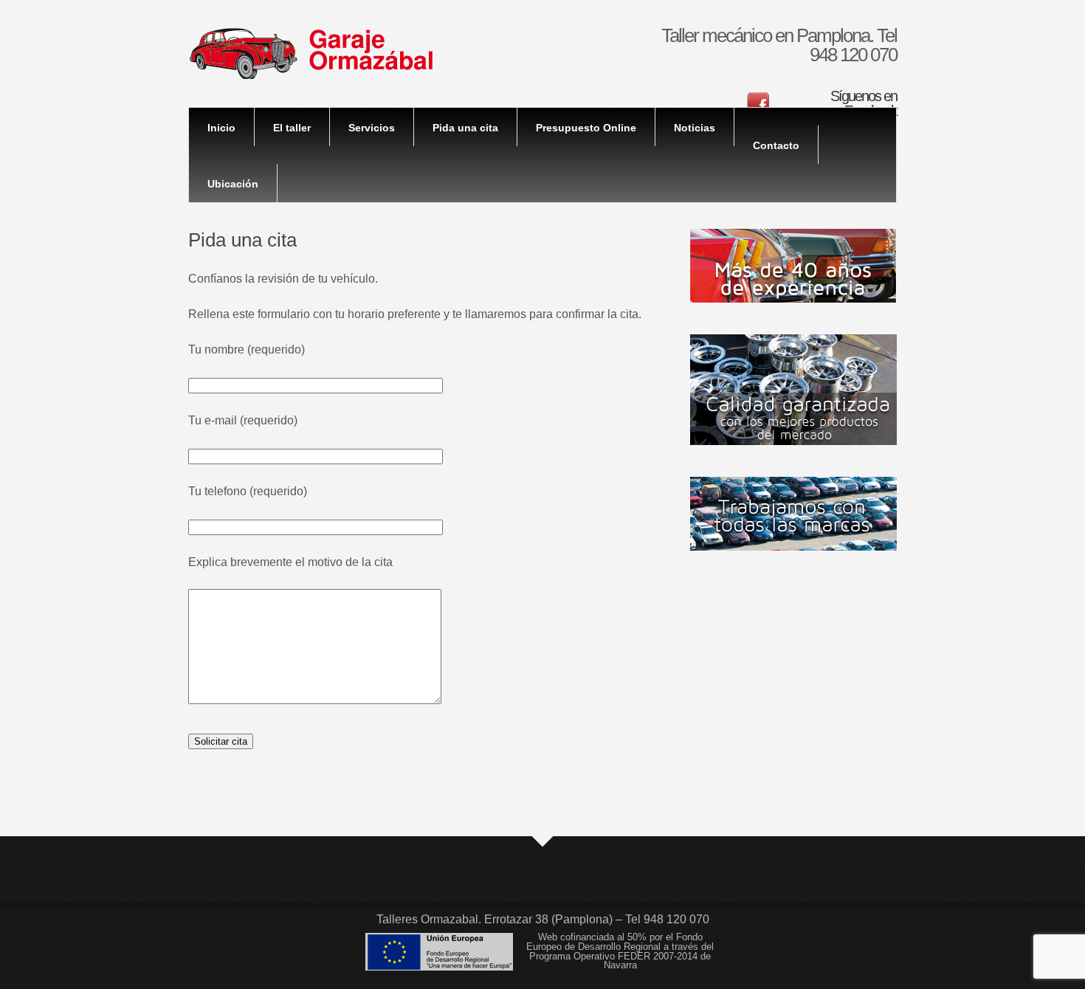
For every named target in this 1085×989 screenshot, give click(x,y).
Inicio (221, 128)
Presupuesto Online (586, 128)
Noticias (694, 128)
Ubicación (232, 184)
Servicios (371, 128)
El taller (292, 128)
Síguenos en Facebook (863, 103)
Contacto (776, 145)
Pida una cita (465, 128)
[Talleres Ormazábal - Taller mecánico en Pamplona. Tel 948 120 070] (311, 75)
